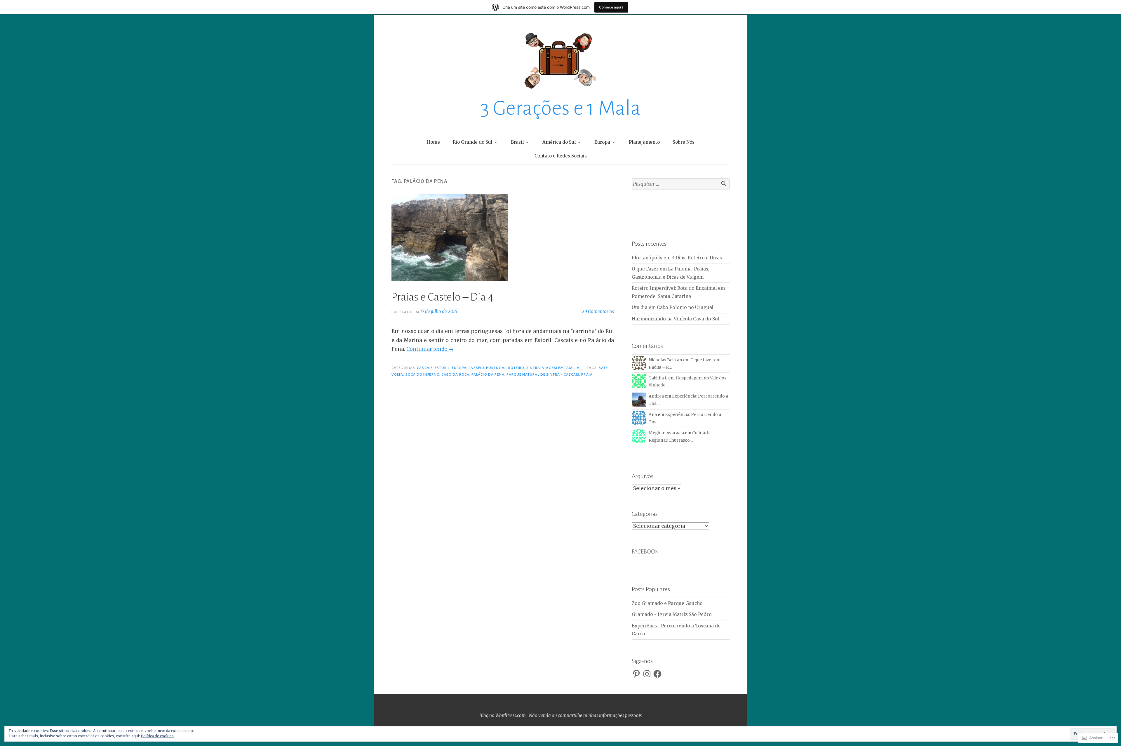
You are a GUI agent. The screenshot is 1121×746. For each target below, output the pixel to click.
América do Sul (559, 142)
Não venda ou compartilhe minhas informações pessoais (585, 715)
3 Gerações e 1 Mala (560, 108)
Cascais (425, 368)
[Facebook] (657, 674)
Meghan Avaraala (666, 433)
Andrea (656, 396)
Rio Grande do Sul (472, 142)
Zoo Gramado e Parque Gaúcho (667, 603)
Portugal (496, 368)
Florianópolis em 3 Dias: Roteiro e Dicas (677, 258)
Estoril (442, 368)
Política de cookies (157, 736)
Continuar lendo (430, 349)
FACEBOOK (645, 551)
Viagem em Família (560, 368)
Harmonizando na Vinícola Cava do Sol (675, 319)
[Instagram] (647, 674)
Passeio (476, 368)
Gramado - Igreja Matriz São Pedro (672, 614)
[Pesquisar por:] (681, 184)
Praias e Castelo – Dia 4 (442, 297)
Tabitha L (658, 378)
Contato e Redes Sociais (561, 156)
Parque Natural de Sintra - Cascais (542, 374)
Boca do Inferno (422, 374)
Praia (586, 374)
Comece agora (611, 7)
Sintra (533, 368)
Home (433, 142)
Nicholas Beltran (665, 359)
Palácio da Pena (487, 374)
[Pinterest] (636, 674)
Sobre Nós (683, 142)
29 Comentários (598, 311)
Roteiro (516, 368)
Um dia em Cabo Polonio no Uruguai (672, 307)
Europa (602, 142)
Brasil (517, 142)
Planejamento (644, 142)
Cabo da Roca (455, 374)
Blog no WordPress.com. (503, 715)
